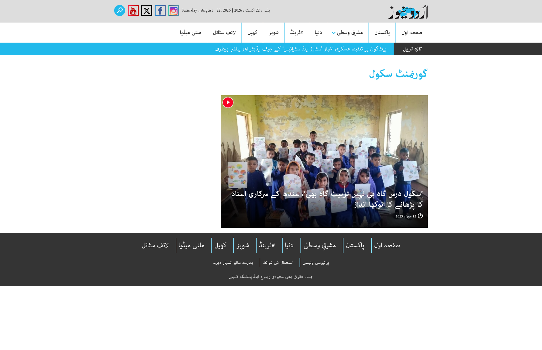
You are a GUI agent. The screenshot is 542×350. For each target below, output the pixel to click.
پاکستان (382, 33)
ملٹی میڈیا (190, 33)
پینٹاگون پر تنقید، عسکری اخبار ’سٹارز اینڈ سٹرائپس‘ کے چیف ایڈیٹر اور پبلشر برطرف (300, 49)
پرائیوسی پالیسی (316, 262)
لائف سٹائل (224, 33)
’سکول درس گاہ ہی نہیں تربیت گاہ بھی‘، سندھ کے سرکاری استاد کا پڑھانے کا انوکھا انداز (327, 199)
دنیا (318, 33)
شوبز (274, 33)
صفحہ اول (411, 33)
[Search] (119, 10)
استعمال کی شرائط (278, 262)
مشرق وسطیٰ (350, 33)
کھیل (252, 33)
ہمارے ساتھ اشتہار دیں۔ (233, 262)
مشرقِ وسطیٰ (320, 245)
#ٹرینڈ (296, 33)
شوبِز (242, 245)
